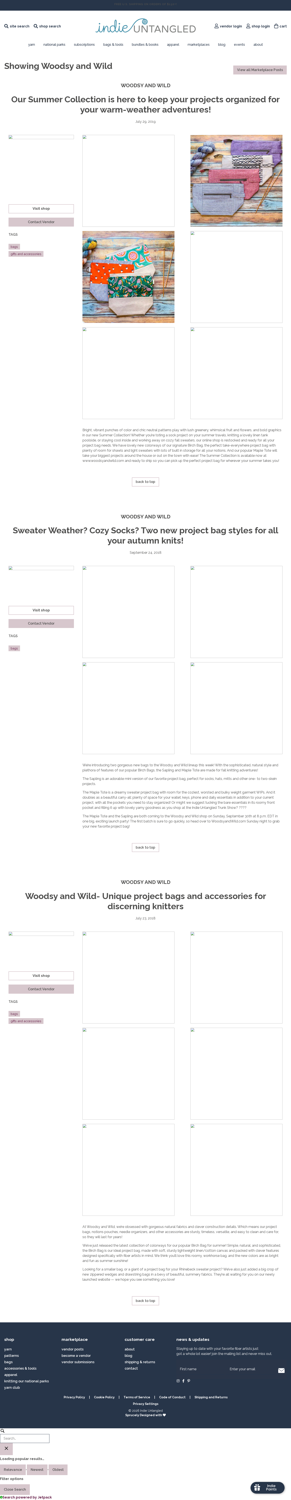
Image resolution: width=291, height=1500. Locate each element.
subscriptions (84, 45)
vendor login (231, 26)
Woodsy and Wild (145, 85)
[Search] (24, 1435)
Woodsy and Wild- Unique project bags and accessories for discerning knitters (145, 901)
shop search (50, 26)
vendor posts (73, 1349)
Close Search (15, 1489)
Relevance (13, 1470)
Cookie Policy (104, 1397)
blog (221, 45)
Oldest (58, 1470)
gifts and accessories (26, 254)
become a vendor (76, 1356)
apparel (173, 45)
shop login (261, 26)
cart (283, 26)
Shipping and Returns (211, 1397)
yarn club (12, 1388)
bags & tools (113, 45)
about (258, 45)
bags (14, 246)
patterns (11, 1356)
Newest (37, 1470)
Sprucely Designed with (144, 1415)
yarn (8, 1349)
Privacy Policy (74, 1397)
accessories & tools (20, 1368)
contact (131, 1368)
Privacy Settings (145, 1404)
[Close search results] (6, 1449)
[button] (41, 222)
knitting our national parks (26, 1381)
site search (19, 26)
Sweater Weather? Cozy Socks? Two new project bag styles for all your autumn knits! (145, 535)
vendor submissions (78, 1362)
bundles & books (145, 45)
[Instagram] (178, 1381)
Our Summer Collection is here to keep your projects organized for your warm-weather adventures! (145, 104)
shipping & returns (140, 1362)
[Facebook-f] (183, 1381)
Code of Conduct (172, 1397)
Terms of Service (137, 1397)
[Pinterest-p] (188, 1381)
